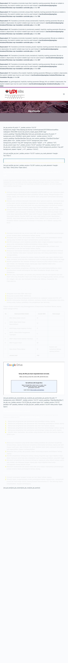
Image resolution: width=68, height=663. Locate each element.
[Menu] (64, 94)
